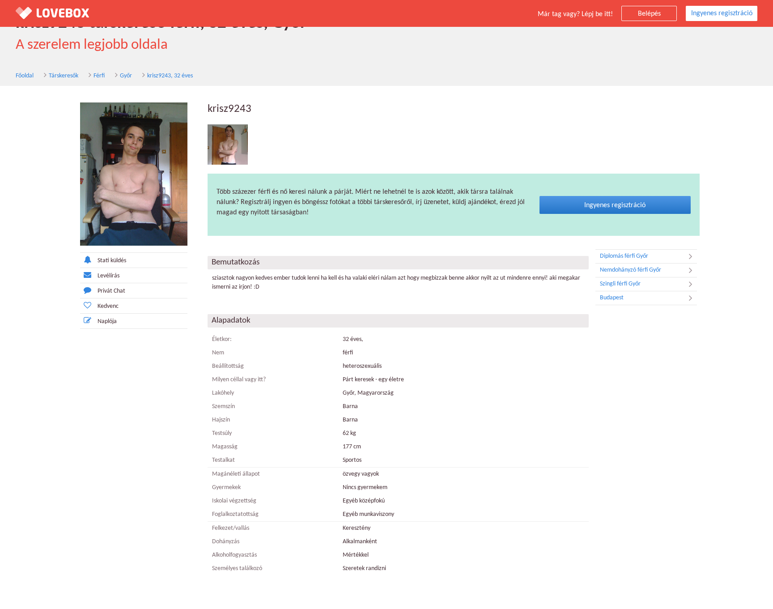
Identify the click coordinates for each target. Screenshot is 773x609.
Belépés (649, 13)
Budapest (612, 297)
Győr (126, 75)
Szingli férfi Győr (620, 284)
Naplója (107, 321)
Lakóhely (223, 393)
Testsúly (222, 433)
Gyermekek (226, 487)
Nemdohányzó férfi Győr (630, 270)
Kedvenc (108, 306)
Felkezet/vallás (230, 528)
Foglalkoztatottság (235, 514)
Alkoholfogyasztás (234, 555)
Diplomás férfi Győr (624, 256)
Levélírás (108, 276)
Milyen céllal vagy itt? (239, 379)
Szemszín (223, 406)
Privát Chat (111, 291)
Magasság (225, 446)
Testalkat (223, 460)
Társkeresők (63, 75)
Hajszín (221, 420)
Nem (218, 352)
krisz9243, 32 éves (170, 75)
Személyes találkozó (237, 568)
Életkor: (222, 339)
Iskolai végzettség (234, 501)
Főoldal (25, 75)
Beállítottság (228, 366)
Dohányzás (225, 541)
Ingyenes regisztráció (721, 13)
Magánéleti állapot (236, 474)
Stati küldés (112, 260)
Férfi (99, 75)
